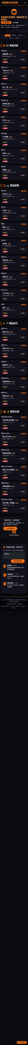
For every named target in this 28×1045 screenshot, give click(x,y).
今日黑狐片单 (11, 963)
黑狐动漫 (17, 38)
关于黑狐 (8, 1038)
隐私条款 (14, 1038)
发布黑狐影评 (18, 995)
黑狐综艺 (11, 38)
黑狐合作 (20, 1038)
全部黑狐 (7, 35)
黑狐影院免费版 (9, 2)
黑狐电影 (14, 35)
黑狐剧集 (20, 35)
